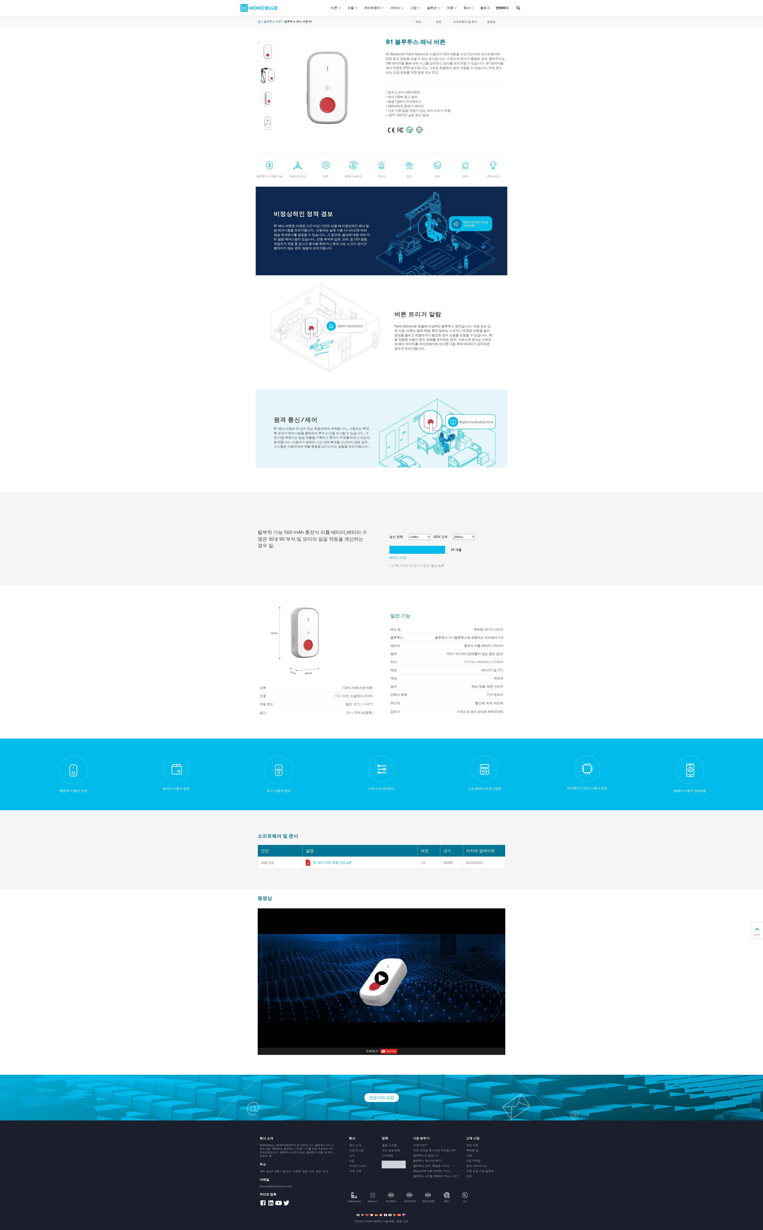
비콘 (334, 8)
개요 (418, 21)
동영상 (491, 21)
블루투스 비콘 (272, 21)
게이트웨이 (372, 8)
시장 (413, 8)
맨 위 (757, 934)
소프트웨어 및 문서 (465, 21)
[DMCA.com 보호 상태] (396, 1165)
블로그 (485, 8)
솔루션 (432, 8)
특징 (438, 21)
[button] (518, 8)
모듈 (351, 8)
